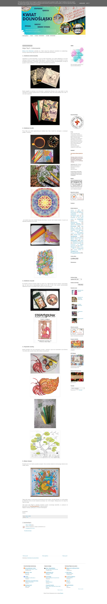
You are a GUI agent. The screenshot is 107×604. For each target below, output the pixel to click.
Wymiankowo (73, 244)
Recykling (80, 233)
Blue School (68, 572)
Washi (82, 240)
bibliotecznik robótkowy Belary (72, 568)
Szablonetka (79, 237)
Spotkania (74, 236)
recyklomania (80, 248)
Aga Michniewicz (69, 585)
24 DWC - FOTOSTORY (39, 35)
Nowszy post (25, 555)
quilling (73, 248)
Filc (82, 215)
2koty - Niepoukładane (50, 568)
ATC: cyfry (27, 573)
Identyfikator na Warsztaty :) (30, 577)
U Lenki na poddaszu (70, 576)
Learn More (82, 3)
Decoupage (73, 212)
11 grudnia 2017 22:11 (30, 528)
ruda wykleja (48, 576)
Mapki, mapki (27, 586)
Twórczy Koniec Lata (76, 239)
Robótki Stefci (77, 234)
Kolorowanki (78, 224)
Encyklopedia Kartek (75, 215)
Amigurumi (72, 211)
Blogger (61, 593)
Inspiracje (80, 219)
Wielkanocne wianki (49, 573)
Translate (80, 390)
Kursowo (73, 226)
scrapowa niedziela (77, 249)
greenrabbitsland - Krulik (30, 568)
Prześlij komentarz (28, 530)
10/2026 (67, 569)
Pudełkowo (73, 233)
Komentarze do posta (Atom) (33, 557)
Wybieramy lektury (69, 573)
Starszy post (64, 555)
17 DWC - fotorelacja (80, 305)
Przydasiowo (77, 231)
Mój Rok (78, 227)
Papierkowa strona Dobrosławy (31, 580)
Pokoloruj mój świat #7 (80, 291)
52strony (72, 210)
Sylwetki (72, 237)
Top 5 (27, 517)
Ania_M (68, 580)
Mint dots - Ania (28, 572)
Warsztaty (74, 240)
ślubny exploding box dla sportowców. (52, 577)
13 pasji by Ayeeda (50, 585)
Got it (87, 3)
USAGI (26, 576)
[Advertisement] (45, 543)
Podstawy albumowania (76, 228)
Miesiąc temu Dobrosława (28, 51)
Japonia (72, 224)
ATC (79, 210)
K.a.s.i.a (47, 580)
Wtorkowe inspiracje (77, 243)
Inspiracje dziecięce (75, 223)
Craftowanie (79, 211)
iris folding (81, 247)
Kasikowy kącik (28, 585)
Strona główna (25, 35)
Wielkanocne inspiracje (78, 241)
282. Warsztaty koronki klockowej (52, 569)
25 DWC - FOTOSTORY (50, 35)
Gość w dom (76, 216)
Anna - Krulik (28, 525)
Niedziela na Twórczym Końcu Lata (80, 298)
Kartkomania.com (49, 572)
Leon (67, 586)
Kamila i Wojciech (69, 577)
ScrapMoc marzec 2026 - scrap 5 (31, 569)
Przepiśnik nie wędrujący (77, 230)
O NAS (31, 35)
